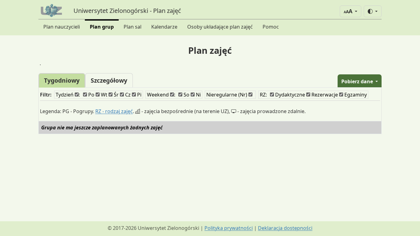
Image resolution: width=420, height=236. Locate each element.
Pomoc (271, 26)
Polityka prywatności (228, 228)
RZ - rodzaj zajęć (114, 111)
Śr (116, 94)
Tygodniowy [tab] (62, 80)
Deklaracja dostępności (285, 228)
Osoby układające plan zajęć (220, 26)
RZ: (263, 94)
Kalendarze (164, 26)
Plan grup (102, 26)
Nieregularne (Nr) (227, 94)
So (185, 94)
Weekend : (161, 94)
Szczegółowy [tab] (109, 80)
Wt (103, 94)
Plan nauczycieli (61, 26)
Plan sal (132, 26)
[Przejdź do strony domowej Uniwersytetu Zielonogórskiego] (52, 10)
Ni (198, 94)
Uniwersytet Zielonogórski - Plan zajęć (127, 10)
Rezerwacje (324, 94)
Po (90, 94)
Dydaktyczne (289, 94)
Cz (127, 94)
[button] (350, 11)
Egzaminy (355, 94)
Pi (138, 94)
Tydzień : (68, 94)
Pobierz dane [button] (357, 81)
